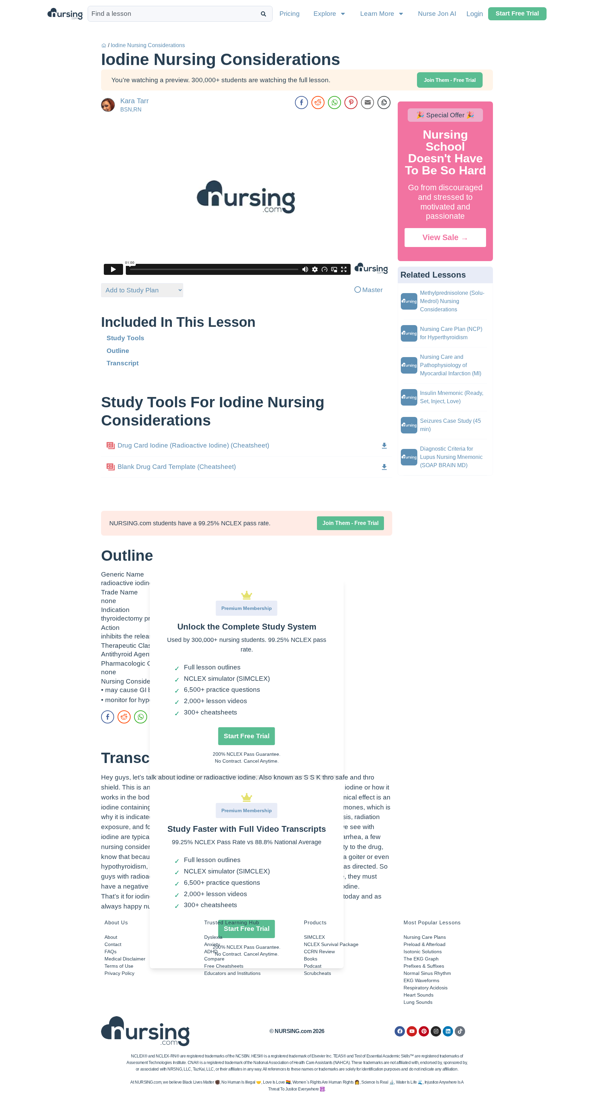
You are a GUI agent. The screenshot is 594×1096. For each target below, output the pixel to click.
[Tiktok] (460, 1031)
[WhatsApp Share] (334, 102)
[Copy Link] (383, 102)
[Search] (264, 13)
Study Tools (125, 338)
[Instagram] (436, 1031)
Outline (118, 350)
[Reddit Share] (317, 102)
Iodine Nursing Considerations (148, 45)
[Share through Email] (367, 102)
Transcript (123, 363)
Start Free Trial (247, 736)
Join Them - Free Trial (350, 523)
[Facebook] (400, 1031)
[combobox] (172, 13)
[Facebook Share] (301, 102)
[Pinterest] (424, 1031)
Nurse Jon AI (437, 13)
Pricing (289, 13)
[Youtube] (412, 1031)
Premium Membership (246, 608)
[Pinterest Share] (351, 102)
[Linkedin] (448, 1031)
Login (474, 14)
